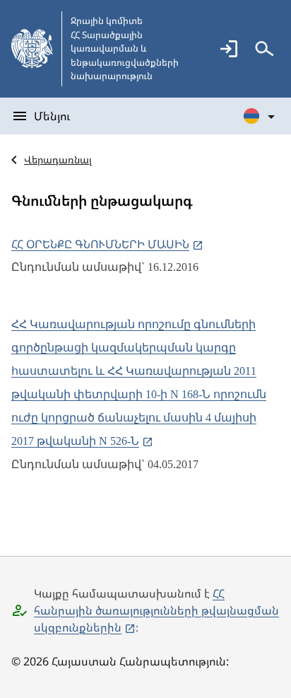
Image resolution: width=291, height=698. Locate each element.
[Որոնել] (264, 48)
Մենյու (52, 116)
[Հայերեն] (259, 116)
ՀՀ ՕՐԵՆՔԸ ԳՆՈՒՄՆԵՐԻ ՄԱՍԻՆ (100, 244)
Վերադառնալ (58, 159)
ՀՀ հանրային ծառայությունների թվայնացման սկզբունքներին (156, 610)
